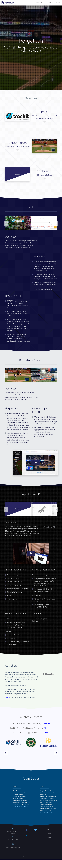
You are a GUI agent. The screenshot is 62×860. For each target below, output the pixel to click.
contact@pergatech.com (22, 806)
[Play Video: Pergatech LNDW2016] (31, 553)
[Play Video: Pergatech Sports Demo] (35, 462)
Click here (8, 698)
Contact (57, 3)
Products (39, 3)
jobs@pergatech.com (46, 812)
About (49, 3)
